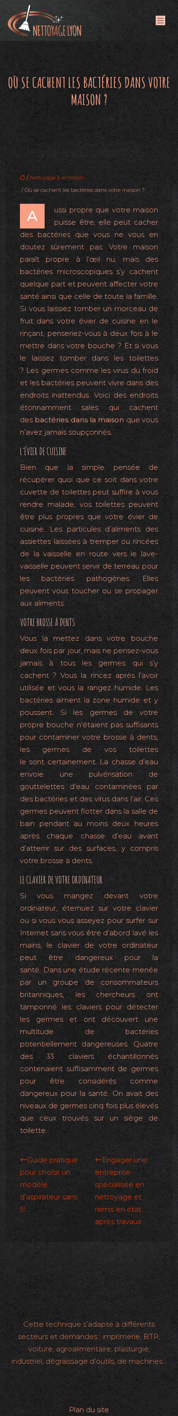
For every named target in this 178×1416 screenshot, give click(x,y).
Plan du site (89, 1409)
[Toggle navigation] (160, 21)
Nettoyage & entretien (57, 177)
